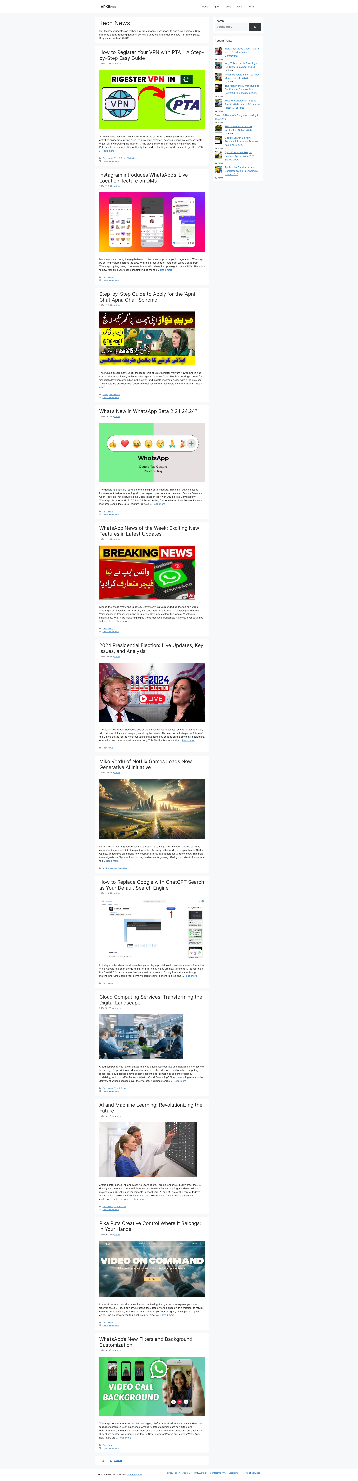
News (105, 394)
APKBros (108, 7)
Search (219, 21)
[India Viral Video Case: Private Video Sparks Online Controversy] (218, 51)
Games (113, 868)
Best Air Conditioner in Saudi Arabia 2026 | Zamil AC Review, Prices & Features (242, 104)
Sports (227, 6)
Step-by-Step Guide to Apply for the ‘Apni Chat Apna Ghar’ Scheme (147, 297)
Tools (239, 6)
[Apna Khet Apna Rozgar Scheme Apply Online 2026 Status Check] (218, 155)
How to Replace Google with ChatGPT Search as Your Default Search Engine (151, 885)
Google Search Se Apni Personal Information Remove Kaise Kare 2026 (241, 141)
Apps (216, 6)
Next (118, 1460)
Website (131, 158)
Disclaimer (234, 1472)
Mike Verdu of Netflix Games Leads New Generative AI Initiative (145, 764)
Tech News (108, 158)
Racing (251, 6)
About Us (187, 1472)
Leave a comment (111, 161)
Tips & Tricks (120, 158)
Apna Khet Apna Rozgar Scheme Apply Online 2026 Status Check (240, 156)
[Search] (255, 27)
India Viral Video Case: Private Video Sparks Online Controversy (242, 52)
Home (205, 6)
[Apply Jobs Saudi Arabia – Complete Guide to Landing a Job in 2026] (218, 170)
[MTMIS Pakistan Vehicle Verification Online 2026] (218, 129)
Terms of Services (251, 1472)
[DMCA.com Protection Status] (213, 1476)
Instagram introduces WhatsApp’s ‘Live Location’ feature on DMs (143, 178)
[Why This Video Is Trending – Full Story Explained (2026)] (218, 66)
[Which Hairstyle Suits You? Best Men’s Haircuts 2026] (218, 77)
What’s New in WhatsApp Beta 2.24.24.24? (148, 411)
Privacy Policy (173, 1472)
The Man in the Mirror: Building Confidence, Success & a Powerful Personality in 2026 (242, 89)
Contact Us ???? (218, 1472)
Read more (108, 150)
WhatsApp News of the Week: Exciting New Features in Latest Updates (149, 531)
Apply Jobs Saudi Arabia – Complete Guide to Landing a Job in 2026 (241, 171)
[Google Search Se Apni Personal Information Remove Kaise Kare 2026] (218, 140)
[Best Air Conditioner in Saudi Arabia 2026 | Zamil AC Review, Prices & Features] (218, 103)
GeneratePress (134, 1474)
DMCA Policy (200, 1472)
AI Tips (106, 868)
